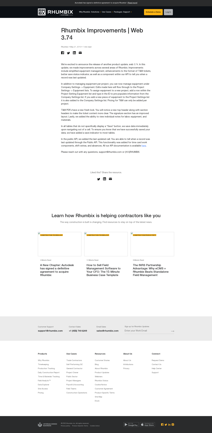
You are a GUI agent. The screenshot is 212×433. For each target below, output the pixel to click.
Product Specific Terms (105, 393)
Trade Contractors (74, 360)
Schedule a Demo (153, 12)
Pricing (41, 393)
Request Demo (158, 360)
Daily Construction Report (49, 373)
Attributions (128, 365)
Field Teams (71, 389)
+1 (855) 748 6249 (78, 331)
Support (155, 373)
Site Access (43, 389)
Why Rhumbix (84, 12)
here (144, 146)
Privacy (126, 369)
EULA (97, 401)
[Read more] (132, 3)
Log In (168, 12)
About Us (127, 360)
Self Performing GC (74, 365)
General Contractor (74, 369)
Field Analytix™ (44, 381)
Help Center (157, 369)
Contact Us (156, 365)
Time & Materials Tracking (49, 377)
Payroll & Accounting (75, 385)
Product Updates (102, 373)
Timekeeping (43, 365)
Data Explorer (43, 385)
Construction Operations (76, 393)
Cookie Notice (101, 385)
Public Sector (72, 377)
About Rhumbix (101, 369)
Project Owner (72, 373)
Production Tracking (46, 369)
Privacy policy (65, 426)
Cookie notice (94, 426)
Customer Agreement (104, 389)
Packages (118, 12)
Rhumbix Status (101, 381)
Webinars (98, 377)
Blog (97, 365)
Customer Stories (102, 360)
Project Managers (73, 381)
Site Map (98, 397)
